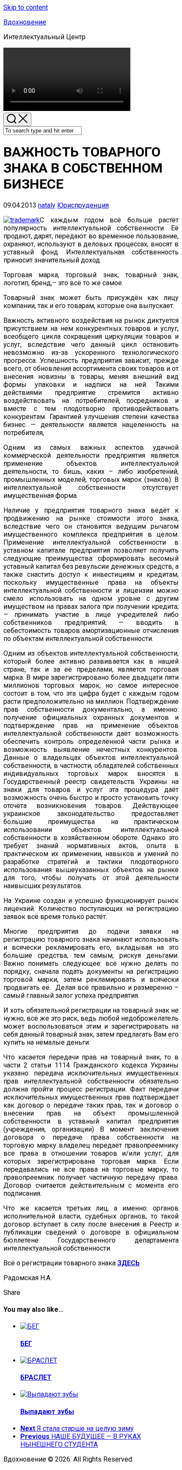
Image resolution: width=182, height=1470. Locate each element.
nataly (46, 205)
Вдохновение (24, 22)
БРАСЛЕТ (36, 1377)
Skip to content (25, 7)
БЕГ (26, 1344)
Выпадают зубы (47, 1412)
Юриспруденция (83, 205)
